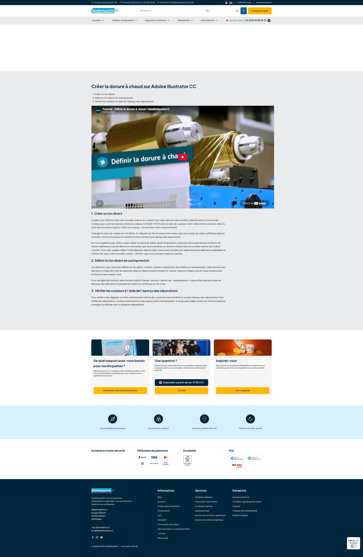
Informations (208, 20)
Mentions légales (240, 515)
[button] (173, 11)
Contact (236, 506)
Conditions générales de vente (247, 501)
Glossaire (162, 520)
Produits (96, 20)
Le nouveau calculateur (168, 524)
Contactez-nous (244, 2)
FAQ (159, 515)
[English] (230, 3)
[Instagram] (97, 537)
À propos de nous (241, 497)
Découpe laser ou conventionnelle (174, 529)
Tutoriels (161, 533)
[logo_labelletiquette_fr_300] (105, 11)
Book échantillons (264, 2)
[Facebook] (92, 537)
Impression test (202, 510)
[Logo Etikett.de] (112, 490)
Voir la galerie (243, 390)
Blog (160, 497)
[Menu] (358, 539)
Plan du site (163, 538)
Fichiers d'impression (123, 20)
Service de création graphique (209, 520)
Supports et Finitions (155, 20)
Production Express (204, 506)
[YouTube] (101, 537)
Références (184, 20)
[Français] (226, 3)
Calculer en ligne (259, 11)
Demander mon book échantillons (120, 390)
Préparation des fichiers (206, 501)
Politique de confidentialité (245, 510)
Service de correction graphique (210, 515)
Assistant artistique (203, 497)
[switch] (353, 546)
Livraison (162, 501)
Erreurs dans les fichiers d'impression (169, 508)
